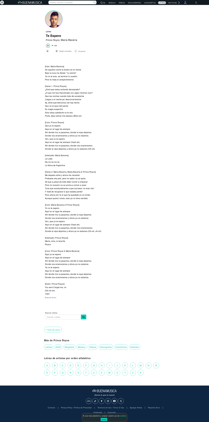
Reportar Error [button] (154, 407)
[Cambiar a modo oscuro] (196, 2)
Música (112, 3)
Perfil (58, 347)
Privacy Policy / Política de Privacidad (76, 407)
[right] (178, 2)
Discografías (134, 3)
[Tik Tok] (95, 401)
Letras (162, 3)
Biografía (69, 347)
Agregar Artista (136, 407)
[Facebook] (102, 401)
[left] (101, 2)
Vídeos (122, 3)
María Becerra (69, 40)
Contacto (51, 407)
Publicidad (98, 412)
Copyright (112, 412)
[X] (121, 401)
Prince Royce (53, 39)
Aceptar (104, 419)
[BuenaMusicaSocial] (89, 401)
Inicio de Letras (53, 329)
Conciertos (150, 3)
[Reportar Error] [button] (50, 297)
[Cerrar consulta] (92, 2)
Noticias (172, 3)
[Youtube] (114, 401)
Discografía (106, 347)
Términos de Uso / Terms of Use (110, 407)
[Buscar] (83, 317)
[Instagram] (108, 401)
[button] (80, 51)
